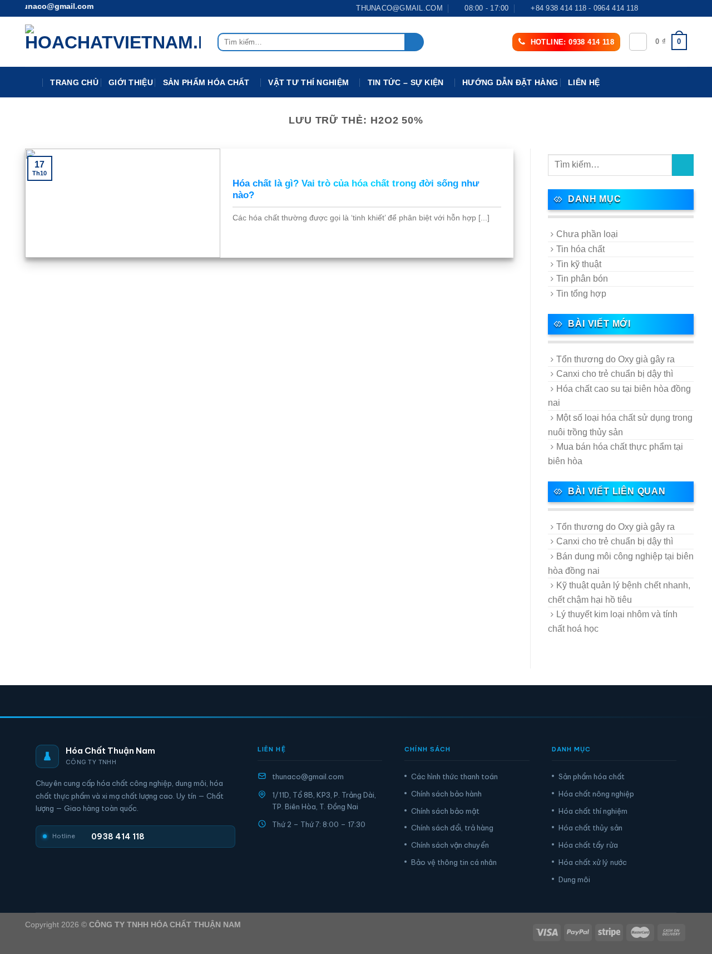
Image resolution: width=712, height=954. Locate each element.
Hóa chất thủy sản (590, 827)
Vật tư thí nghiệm (308, 82)
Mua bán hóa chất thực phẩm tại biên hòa (615, 454)
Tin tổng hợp (581, 293)
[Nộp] (415, 42)
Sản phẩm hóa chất (591, 776)
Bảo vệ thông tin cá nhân (454, 862)
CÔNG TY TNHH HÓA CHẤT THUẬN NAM (165, 924)
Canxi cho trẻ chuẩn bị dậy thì (614, 373)
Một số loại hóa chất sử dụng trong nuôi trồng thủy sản (620, 425)
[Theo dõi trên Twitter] (671, 8)
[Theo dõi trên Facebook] (649, 8)
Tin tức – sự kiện (406, 82)
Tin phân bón (582, 278)
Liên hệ (584, 82)
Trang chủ (74, 82)
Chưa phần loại (587, 234)
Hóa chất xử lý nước (592, 862)
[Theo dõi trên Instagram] (660, 8)
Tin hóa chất (580, 249)
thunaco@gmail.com (308, 776)
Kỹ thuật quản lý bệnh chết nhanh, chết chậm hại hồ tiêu (619, 592)
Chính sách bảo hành (446, 793)
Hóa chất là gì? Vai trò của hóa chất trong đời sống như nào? (356, 189)
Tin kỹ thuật (578, 264)
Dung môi (574, 879)
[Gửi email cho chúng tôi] (681, 8)
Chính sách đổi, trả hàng (452, 827)
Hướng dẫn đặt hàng (510, 82)
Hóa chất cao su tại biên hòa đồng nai (619, 396)
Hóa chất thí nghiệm (592, 811)
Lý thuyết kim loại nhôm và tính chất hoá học (613, 621)
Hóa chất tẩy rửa (588, 844)
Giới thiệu (130, 82)
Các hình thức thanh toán (454, 776)
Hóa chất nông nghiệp (596, 793)
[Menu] (32, 82)
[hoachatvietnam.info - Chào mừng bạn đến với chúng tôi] (113, 42)
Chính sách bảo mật (445, 811)
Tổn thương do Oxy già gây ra (615, 359)
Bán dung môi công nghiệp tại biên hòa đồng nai (621, 564)
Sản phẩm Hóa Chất (206, 82)
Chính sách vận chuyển (450, 844)
